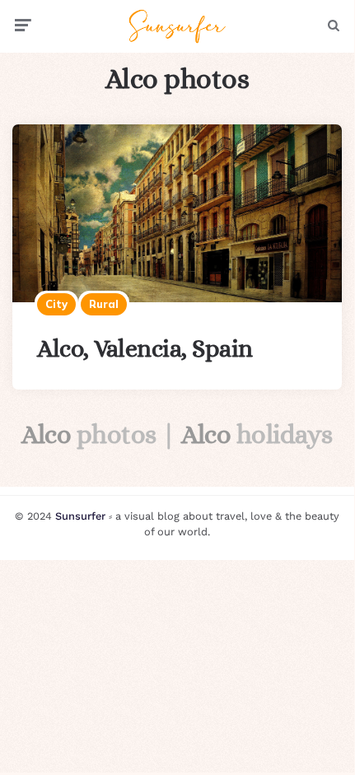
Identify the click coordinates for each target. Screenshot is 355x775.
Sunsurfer (80, 516)
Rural (104, 303)
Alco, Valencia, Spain (145, 348)
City (56, 303)
